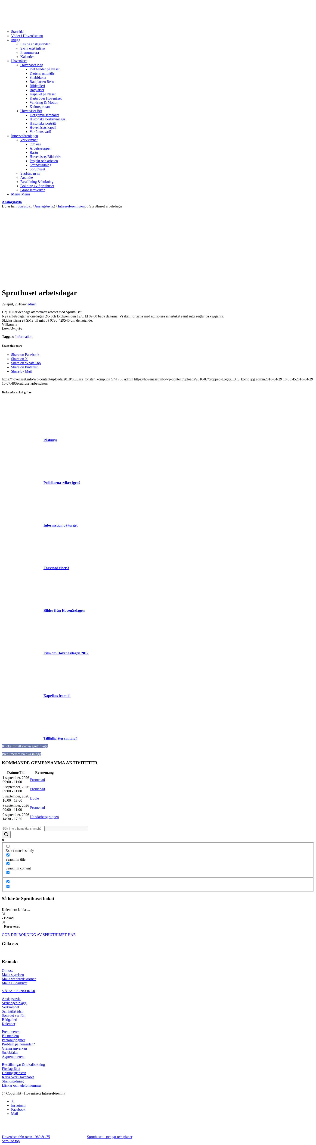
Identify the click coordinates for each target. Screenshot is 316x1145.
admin (32, 304)
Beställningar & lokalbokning (23, 1065)
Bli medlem (10, 1036)
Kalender (8, 1024)
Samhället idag (12, 1011)
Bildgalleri (9, 1020)
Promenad (37, 780)
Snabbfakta (10, 1052)
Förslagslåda (11, 1069)
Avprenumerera (13, 1057)
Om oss (7, 970)
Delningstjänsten (14, 1073)
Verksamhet (10, 1007)
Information (23, 337)
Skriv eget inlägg (14, 1003)
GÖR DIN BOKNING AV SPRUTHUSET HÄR (39, 935)
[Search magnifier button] (6, 834)
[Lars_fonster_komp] (90, 281)
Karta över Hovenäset (18, 1077)
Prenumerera (11, 1032)
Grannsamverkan (14, 1048)
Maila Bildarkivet (14, 983)
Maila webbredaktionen (19, 979)
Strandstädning (13, 1081)
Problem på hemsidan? (18, 1044)
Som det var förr (14, 1015)
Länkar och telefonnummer (21, 1085)
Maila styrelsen (13, 975)
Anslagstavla (12, 202)
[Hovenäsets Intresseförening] (36, 24)
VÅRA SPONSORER (18, 991)
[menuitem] (162, 32)
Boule (34, 798)
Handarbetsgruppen (44, 817)
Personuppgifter (13, 1040)
